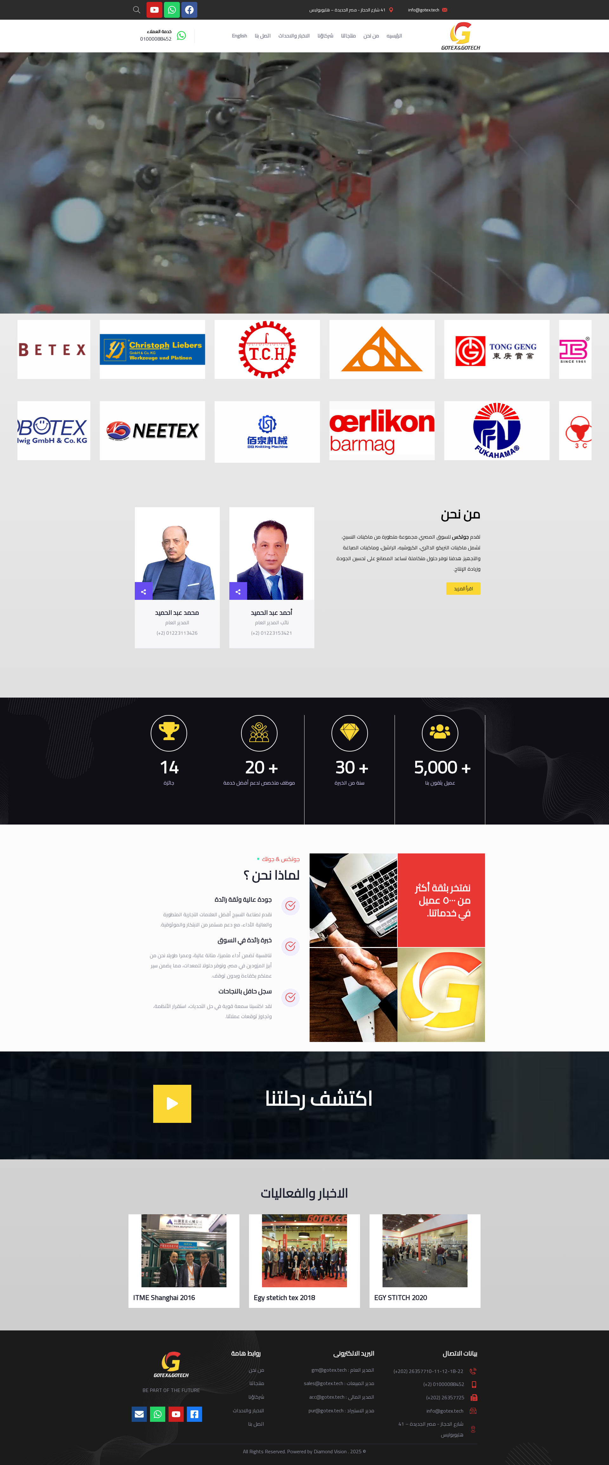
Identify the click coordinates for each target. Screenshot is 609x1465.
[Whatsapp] (172, 10)
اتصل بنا (263, 35)
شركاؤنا (325, 35)
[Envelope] (139, 1414)
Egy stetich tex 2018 (404, 1297)
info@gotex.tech (445, 1410)
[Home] (460, 36)
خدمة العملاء (159, 31)
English (239, 35)
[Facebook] (189, 10)
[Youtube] (154, 10)
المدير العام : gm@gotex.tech (342, 1370)
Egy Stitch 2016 (156, 1297)
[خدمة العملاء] (181, 35)
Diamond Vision (330, 1451)
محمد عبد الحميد (177, 612)
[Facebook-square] (194, 1414)
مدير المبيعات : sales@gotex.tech (339, 1383)
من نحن (371, 35)
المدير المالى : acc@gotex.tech (341, 1397)
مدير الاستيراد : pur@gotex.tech (341, 1410)
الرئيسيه (394, 35)
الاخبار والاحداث (294, 35)
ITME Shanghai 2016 (285, 1297)
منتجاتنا (348, 35)
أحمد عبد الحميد (271, 612)
